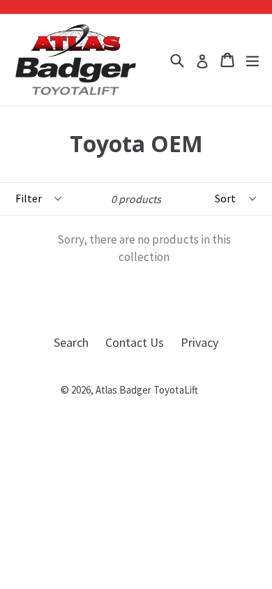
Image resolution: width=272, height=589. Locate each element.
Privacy (199, 342)
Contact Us (134, 342)
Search (71, 342)
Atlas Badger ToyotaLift (147, 389)
